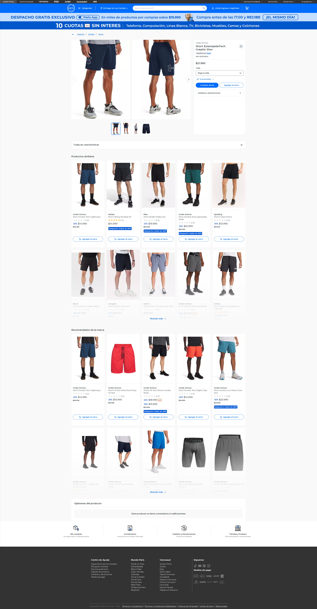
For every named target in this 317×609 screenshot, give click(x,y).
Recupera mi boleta (99, 566)
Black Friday (136, 569)
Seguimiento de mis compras (104, 564)
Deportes (80, 34)
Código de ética (206, 606)
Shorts (100, 34)
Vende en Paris (137, 564)
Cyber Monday (137, 572)
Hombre (91, 34)
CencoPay (164, 585)
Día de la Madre (138, 577)
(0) (88, 220)
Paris (209, 53)
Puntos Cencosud (26, 2)
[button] (114, 8)
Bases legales (221, 606)
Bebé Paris (135, 585)
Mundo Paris (288, 2)
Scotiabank (164, 577)
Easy (162, 569)
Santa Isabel (165, 572)
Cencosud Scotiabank (252, 2)
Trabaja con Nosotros (169, 590)
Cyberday (135, 574)
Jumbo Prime (8, 2)
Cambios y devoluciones (101, 574)
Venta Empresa (166, 587)
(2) (123, 220)
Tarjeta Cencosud (167, 574)
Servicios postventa (99, 569)
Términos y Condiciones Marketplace (160, 606)
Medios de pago (98, 577)
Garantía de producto (100, 572)
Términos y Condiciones (132, 606)
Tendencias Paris (138, 587)
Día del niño (136, 579)
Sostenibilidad (137, 566)
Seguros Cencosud (168, 579)
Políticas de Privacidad (188, 606)
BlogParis (135, 590)
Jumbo (163, 566)
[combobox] (220, 73)
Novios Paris (272, 2)
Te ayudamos (306, 2)
